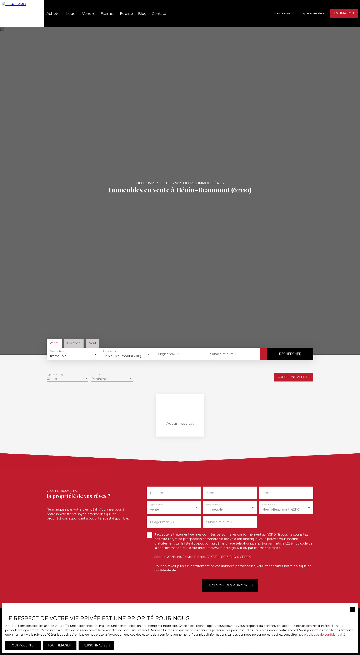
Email (266, 493)
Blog (142, 13)
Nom (210, 493)
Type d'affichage (55, 374)
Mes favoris (282, 13)
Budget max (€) (168, 354)
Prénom (156, 493)
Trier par (95, 374)
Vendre (88, 13)
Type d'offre (156, 504)
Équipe (126, 13)
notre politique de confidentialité (321, 634)
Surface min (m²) (223, 354)
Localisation (109, 351)
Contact (159, 13)
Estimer (108, 13)
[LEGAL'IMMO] (22, 13)
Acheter (53, 13)
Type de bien (57, 351)
